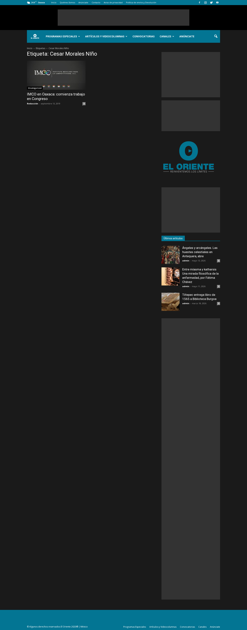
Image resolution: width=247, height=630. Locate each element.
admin (185, 260)
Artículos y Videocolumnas (104, 36)
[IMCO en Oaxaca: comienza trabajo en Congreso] (56, 75)
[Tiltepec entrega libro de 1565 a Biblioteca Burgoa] (170, 302)
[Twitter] (211, 2)
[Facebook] (199, 2)
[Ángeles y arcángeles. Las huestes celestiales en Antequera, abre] (170, 255)
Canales (165, 36)
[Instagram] (205, 2)
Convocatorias (144, 36)
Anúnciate (83, 2)
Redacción (32, 103)
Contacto (96, 2)
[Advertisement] (123, 17)
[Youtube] (217, 2)
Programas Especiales (61, 36)
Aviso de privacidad (113, 2)
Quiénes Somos (67, 2)
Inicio (53, 2)
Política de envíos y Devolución (141, 2)
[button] (215, 36)
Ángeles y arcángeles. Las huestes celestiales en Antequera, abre (200, 252)
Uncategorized (35, 88)
